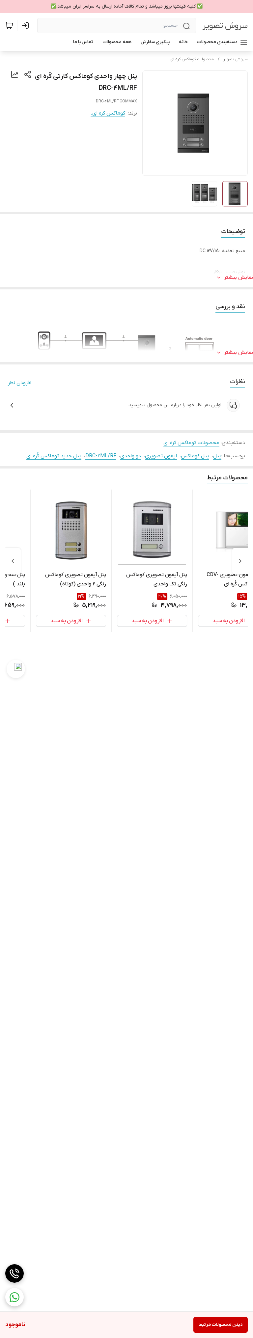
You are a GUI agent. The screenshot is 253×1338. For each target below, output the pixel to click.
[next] (13, 561)
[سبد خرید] (9, 25)
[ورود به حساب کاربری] (26, 25)
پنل (217, 456)
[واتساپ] (14, 1297)
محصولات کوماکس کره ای (192, 59)
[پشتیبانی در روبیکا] (16, 669)
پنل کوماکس (195, 456)
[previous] (240, 561)
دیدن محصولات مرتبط (220, 1325)
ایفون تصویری (161, 456)
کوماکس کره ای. (108, 113)
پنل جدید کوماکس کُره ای (53, 456)
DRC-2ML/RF (100, 456)
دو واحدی (130, 456)
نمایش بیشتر (238, 277)
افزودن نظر (19, 383)
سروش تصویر (225, 25)
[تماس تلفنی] (14, 1273)
